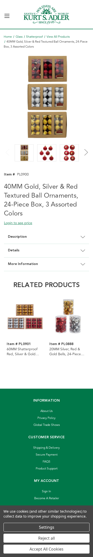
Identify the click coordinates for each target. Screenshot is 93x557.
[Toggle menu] (7, 14)
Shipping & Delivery (46, 447)
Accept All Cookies (46, 549)
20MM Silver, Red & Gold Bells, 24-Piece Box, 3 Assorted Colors (67, 352)
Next (85, 149)
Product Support (47, 468)
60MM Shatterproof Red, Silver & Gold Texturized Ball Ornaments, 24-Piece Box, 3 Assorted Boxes (24, 352)
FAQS (46, 461)
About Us (46, 411)
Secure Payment (47, 454)
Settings (46, 527)
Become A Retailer (46, 498)
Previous (8, 149)
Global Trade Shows (46, 425)
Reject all (46, 538)
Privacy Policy (46, 418)
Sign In (46, 491)
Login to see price (18, 223)
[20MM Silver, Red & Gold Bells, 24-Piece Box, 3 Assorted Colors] (68, 316)
